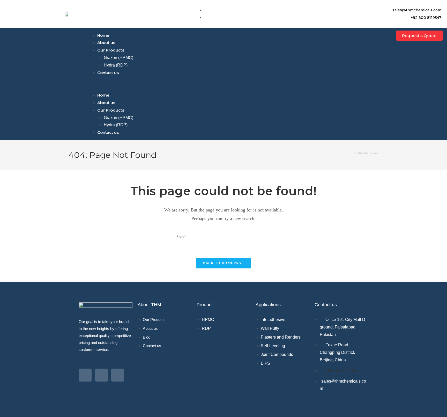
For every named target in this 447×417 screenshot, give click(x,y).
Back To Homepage (223, 263)
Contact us (108, 72)
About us (106, 42)
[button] (223, 84)
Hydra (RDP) (116, 65)
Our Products (110, 50)
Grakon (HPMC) (118, 57)
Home (103, 35)
